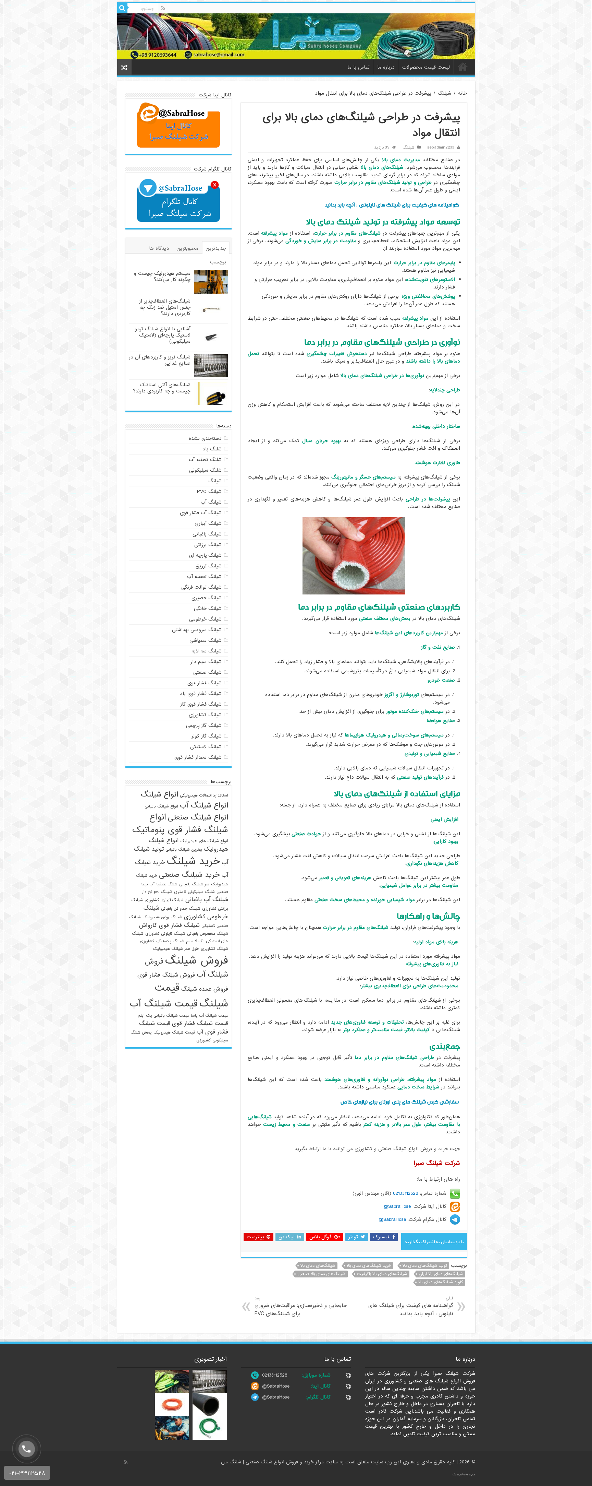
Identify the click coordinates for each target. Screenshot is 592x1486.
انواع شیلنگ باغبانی (161, 806)
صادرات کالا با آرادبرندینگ (464, 1474)
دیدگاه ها (159, 248)
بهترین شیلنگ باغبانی (183, 850)
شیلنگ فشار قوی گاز (201, 704)
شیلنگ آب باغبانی (206, 899)
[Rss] (163, 8)
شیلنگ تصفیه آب (204, 576)
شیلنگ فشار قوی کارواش (169, 925)
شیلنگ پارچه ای (205, 555)
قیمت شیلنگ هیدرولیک (174, 1032)
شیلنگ (444, 93)
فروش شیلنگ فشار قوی (166, 975)
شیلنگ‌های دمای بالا (317, 1266)
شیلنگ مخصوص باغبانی (207, 934)
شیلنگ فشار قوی (204, 683)
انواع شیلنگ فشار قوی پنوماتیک (180, 823)
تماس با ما (358, 67)
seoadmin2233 (440, 147)
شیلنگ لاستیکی (206, 747)
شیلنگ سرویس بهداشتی (197, 630)
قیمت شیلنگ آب (164, 1004)
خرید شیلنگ (193, 861)
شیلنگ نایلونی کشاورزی (165, 934)
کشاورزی (203, 1040)
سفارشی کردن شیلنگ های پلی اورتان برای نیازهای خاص (400, 1102)
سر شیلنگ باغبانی (194, 884)
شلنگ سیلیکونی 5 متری (194, 892)
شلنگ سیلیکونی (205, 470)
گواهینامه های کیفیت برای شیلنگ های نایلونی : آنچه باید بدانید (392, 205)
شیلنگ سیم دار (206, 661)
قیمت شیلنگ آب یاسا (209, 1016)
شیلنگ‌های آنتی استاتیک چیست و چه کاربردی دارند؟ (161, 388)
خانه (463, 66)
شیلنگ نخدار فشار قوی (198, 757)
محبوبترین (187, 248)
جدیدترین (216, 248)
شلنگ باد (212, 449)
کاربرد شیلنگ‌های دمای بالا (440, 1282)
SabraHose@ (397, 1206)
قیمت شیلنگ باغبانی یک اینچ (163, 1016)
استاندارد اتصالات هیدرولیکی (204, 795)
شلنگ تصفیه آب (205, 459)
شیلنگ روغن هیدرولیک (162, 917)
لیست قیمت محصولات (426, 67)
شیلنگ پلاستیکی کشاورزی (162, 941)
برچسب (218, 262)
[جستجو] (122, 8)
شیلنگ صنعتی (207, 672)
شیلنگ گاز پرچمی (204, 725)
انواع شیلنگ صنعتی (198, 817)
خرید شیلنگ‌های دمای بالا (369, 1266)
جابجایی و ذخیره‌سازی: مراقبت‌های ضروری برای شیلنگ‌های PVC (301, 1306)
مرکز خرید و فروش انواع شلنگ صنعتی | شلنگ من (273, 1462)
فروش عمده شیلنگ (204, 989)
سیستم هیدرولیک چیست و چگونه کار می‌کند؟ (162, 276)
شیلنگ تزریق (209, 566)
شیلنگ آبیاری (208, 523)
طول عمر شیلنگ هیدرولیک (176, 949)
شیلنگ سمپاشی (205, 640)
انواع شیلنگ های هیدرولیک (204, 841)
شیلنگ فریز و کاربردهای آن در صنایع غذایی (159, 360)
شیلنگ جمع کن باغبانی (180, 909)
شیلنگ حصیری (207, 598)
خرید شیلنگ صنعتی (189, 874)
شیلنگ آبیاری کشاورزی (164, 900)
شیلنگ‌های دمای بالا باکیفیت (382, 1274)
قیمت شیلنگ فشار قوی (200, 1023)
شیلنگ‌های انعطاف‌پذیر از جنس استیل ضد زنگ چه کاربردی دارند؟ (164, 307)
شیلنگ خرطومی (205, 619)
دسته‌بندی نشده (205, 438)
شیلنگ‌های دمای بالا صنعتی (321, 1274)
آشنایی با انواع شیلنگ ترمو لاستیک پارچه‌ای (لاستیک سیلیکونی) (162, 335)
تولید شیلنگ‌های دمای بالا (425, 1266)
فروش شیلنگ (196, 960)
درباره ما (386, 67)
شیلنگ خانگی (208, 608)
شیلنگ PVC (209, 491)
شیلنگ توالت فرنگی (201, 587)
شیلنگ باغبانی (207, 534)
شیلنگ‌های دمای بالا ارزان (441, 1274)
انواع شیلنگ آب (204, 805)
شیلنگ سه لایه (207, 651)
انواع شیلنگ (159, 794)
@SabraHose (275, 1386)
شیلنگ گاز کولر (207, 736)
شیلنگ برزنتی (208, 545)
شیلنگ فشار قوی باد (201, 693)
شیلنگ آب (211, 502)
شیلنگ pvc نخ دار (157, 892)
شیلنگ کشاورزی (205, 715)
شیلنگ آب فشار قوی (201, 513)
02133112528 (405, 1193)
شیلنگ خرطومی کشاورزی (186, 912)
